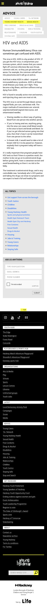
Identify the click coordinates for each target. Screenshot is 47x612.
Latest (7, 402)
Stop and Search (9, 475)
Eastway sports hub (11, 361)
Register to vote (9, 507)
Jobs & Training (34, 29)
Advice (7, 18)
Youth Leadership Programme (14, 504)
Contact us (7, 532)
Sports (5, 382)
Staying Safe (10, 36)
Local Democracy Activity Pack (15, 407)
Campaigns (7, 411)
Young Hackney (9, 539)
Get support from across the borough (22, 197)
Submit (37, 293)
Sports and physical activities (18, 215)
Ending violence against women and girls (19, 496)
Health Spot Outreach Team (18, 218)
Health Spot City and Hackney (19, 221)
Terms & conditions (10, 543)
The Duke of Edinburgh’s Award (15, 511)
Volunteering (8, 522)
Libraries (6, 389)
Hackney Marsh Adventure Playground (18, 353)
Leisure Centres (9, 386)
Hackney (23, 585)
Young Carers (19, 18)
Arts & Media (8, 371)
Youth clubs (7, 396)
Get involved (10, 481)
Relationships (10, 32)
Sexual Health (32, 22)
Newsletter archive (10, 536)
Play (4, 375)
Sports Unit (7, 515)
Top (24, 310)
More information (23, 3)
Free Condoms (10, 25)
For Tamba (7, 547)
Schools (6, 378)
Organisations (11, 367)
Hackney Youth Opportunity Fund (16, 493)
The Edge (6, 332)
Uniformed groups (10, 393)
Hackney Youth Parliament (13, 486)
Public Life (26, 601)
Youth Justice (36, 32)
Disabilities (9, 29)
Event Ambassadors (11, 500)
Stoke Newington (10, 336)
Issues (5, 414)
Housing (21, 29)
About (7, 528)
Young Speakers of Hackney (14, 489)
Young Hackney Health (14, 22)
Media (5, 418)
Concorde (6, 343)
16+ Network (33, 18)
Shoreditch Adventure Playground (16, 357)
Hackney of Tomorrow (11, 518)
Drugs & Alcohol (26, 25)
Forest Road (7, 339)
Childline (23, 32)
